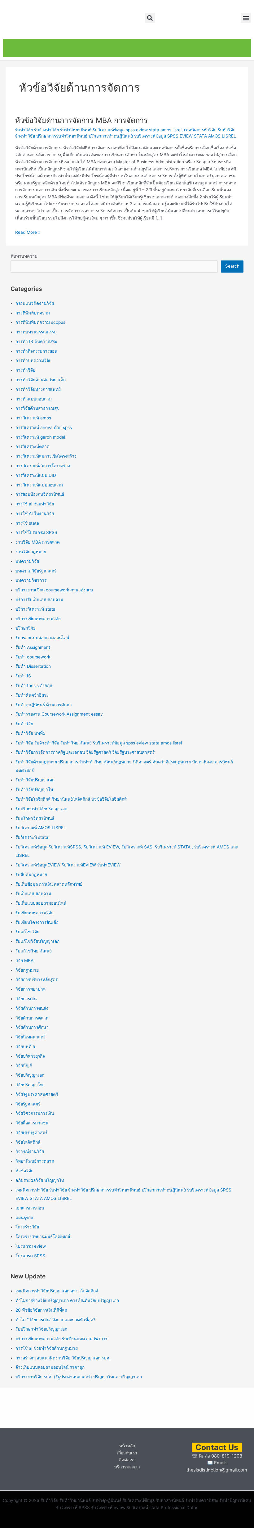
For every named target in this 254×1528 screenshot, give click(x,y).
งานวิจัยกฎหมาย (30, 551)
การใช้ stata (27, 523)
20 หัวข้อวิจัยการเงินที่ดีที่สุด (41, 1310)
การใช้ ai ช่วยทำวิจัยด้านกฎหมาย (46, 1348)
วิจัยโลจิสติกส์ (27, 1142)
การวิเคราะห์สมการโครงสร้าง (42, 465)
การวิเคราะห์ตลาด (32, 446)
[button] (150, 18)
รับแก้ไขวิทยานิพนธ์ (33, 950)
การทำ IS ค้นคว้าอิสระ (36, 341)
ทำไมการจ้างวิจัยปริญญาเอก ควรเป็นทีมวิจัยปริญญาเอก (67, 1300)
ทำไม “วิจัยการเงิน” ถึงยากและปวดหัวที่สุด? (55, 1319)
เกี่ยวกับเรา (127, 1452)
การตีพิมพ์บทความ (32, 312)
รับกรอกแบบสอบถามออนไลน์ (42, 637)
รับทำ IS (23, 675)
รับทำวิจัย (24, 723)
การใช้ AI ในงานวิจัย (34, 513)
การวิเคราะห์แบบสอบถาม (39, 484)
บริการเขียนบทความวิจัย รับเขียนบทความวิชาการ (61, 1338)
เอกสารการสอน (29, 1207)
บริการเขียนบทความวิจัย (38, 618)
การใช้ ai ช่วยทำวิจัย (34, 503)
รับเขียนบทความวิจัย (34, 912)
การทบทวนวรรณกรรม (36, 331)
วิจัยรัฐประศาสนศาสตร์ (36, 1094)
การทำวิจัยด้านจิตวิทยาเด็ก (40, 379)
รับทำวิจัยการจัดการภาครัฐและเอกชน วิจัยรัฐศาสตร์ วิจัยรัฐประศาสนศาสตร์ (85, 752)
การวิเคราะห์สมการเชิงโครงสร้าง (46, 456)
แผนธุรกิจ (24, 1217)
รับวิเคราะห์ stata (31, 837)
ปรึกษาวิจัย (25, 628)
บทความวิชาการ (30, 580)
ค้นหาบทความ (24, 256)
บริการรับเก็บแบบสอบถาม (39, 599)
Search (232, 266)
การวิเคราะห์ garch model (40, 437)
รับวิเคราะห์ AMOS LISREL (40, 827)
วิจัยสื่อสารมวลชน (31, 1122)
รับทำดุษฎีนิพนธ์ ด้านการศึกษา (43, 704)
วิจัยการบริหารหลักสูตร (36, 979)
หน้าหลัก (127, 1445)
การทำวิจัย (25, 370)
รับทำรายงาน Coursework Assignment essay (59, 714)
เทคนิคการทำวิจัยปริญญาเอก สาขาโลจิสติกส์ (56, 1290)
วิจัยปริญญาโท (29, 1084)
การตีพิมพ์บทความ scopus (40, 322)
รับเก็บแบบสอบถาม (33, 893)
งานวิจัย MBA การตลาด (37, 542)
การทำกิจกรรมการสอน (36, 351)
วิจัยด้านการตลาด (32, 1017)
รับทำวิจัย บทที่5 (30, 733)
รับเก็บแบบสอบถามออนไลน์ (40, 903)
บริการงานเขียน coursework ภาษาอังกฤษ (54, 589)
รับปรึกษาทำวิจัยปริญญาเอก (41, 808)
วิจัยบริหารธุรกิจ (30, 1056)
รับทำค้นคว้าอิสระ (31, 695)
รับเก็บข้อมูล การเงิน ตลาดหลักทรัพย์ (48, 884)
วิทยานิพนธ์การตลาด (34, 1161)
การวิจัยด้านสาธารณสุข (37, 408)
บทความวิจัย (27, 561)
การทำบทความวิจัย (33, 360)
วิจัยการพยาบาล (30, 989)
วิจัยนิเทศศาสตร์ (30, 1036)
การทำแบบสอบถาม (33, 398)
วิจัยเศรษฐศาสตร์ (31, 1132)
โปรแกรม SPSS (30, 1255)
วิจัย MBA (24, 960)
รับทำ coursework (32, 656)
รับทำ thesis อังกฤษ (33, 685)
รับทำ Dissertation (33, 666)
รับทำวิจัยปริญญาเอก (35, 779)
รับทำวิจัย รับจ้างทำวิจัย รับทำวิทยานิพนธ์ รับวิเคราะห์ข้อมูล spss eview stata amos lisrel (98, 129)
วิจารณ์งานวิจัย (29, 1151)
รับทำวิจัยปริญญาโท (34, 789)
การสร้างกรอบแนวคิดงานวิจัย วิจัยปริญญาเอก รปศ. (63, 1357)
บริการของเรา (127, 1466)
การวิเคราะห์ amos (33, 417)
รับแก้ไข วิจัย (27, 931)
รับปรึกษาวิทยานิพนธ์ (34, 818)
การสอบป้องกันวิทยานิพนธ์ (39, 494)
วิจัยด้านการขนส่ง (31, 1008)
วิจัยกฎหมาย (27, 970)
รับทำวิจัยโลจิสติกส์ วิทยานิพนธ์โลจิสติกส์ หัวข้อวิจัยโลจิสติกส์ (71, 799)
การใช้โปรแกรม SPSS (36, 532)
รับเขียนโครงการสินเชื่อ (37, 922)
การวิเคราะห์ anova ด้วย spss (43, 427)
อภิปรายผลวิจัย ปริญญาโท (39, 1180)
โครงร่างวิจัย (27, 1226)
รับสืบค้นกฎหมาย (31, 874)
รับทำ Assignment (32, 647)
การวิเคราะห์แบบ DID (35, 475)
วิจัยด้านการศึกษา (32, 1027)
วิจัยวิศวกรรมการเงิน (34, 1113)
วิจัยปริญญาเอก (29, 1075)
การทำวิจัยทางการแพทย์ (38, 389)
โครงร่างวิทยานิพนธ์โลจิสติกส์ (42, 1236)
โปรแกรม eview (30, 1246)
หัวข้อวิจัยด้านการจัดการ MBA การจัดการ (81, 120)
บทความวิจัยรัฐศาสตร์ (35, 570)
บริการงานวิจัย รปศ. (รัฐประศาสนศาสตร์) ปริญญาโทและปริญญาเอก (78, 1376)
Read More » (27, 232)
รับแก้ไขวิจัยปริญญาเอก (37, 941)
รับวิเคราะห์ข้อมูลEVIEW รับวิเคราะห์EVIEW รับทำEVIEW (67, 864)
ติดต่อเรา (127, 1459)
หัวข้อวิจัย (24, 1170)
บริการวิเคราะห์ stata (35, 609)
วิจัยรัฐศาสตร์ (27, 1103)
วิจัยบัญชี (23, 1065)
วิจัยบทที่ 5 (25, 1046)
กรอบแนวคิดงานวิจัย (34, 303)
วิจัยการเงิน (26, 998)
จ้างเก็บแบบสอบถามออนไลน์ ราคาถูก (50, 1367)
